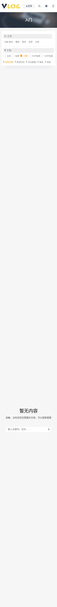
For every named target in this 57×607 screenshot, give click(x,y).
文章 (37, 42)
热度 (49, 62)
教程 (17, 42)
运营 (31, 42)
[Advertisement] (28, 98)
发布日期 (9, 62)
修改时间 (20, 62)
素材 (24, 42)
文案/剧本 (8, 42)
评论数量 (32, 62)
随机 (41, 62)
